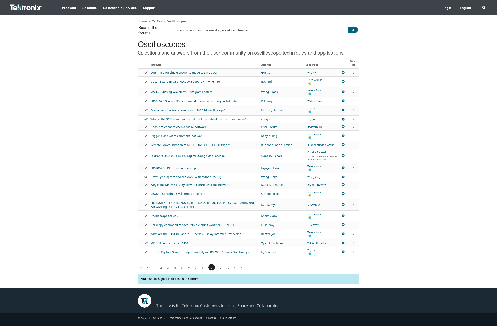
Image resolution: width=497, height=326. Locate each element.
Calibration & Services (120, 7)
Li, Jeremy (267, 225)
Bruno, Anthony (316, 184)
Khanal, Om (269, 216)
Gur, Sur (266, 72)
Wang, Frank (269, 92)
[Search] (353, 30)
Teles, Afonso (314, 80)
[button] (483, 7)
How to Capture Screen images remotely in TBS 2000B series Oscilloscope (199, 252)
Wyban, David (315, 101)
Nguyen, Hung (271, 168)
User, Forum (269, 127)
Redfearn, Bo (314, 127)
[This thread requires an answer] (145, 177)
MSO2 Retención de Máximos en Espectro (178, 194)
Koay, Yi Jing (269, 136)
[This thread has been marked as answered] (145, 72)
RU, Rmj (266, 81)
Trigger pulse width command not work (176, 136)
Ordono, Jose (270, 194)
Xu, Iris (311, 108)
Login (447, 7)
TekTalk (157, 21)
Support (149, 7)
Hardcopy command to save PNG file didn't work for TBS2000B (192, 225)
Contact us (210, 318)
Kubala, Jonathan (272, 185)
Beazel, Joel (268, 234)
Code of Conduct (193, 318)
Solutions (89, 7)
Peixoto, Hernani (272, 110)
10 (219, 267)
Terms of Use (174, 318)
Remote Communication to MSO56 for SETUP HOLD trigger (190, 145)
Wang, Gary (269, 177)
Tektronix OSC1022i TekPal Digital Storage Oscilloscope (187, 156)
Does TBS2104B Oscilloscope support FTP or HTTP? (185, 81)
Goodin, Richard (272, 156)
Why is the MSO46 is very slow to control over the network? (190, 185)
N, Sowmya (268, 205)
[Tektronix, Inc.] (26, 6)
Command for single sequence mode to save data (183, 72)
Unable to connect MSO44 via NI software (178, 127)
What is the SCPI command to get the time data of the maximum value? (198, 119)
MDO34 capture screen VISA (169, 243)
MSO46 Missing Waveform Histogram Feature (181, 92)
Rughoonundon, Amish (276, 145)
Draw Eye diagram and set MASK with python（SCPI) (185, 177)
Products (69, 7)
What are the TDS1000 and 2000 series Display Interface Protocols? (195, 234)
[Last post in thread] (343, 72)
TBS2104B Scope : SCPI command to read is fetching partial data (193, 101)
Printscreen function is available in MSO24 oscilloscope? (188, 110)
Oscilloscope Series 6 (164, 216)
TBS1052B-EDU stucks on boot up (173, 168)
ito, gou (266, 119)
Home (142, 21)
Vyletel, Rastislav (272, 243)
